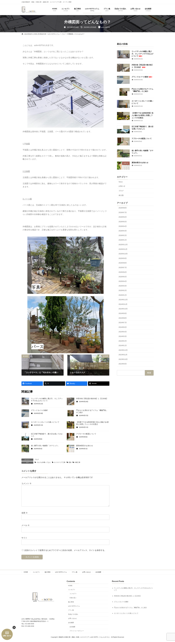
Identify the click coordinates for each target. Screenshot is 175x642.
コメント (26, 483)
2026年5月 (123, 222)
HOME (26, 572)
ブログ (37, 459)
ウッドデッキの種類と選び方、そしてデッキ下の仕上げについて (142, 53)
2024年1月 (123, 345)
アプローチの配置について (86, 434)
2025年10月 (123, 254)
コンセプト (36, 572)
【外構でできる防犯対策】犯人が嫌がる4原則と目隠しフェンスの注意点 (142, 115)
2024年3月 (123, 336)
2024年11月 (123, 304)
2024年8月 (123, 318)
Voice (121, 182)
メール (25, 525)
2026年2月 (123, 235)
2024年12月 (123, 300)
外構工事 (77, 462)
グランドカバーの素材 (39, 410)
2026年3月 (123, 231)
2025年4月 (123, 281)
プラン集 (74, 572)
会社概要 (98, 572)
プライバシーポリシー (77, 631)
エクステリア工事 (59, 462)
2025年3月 (123, 286)
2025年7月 (123, 267)
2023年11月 (123, 355)
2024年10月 (123, 309)
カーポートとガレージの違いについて (45, 422)
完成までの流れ (73, 614)
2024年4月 (123, 332)
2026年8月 (123, 208)
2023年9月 (123, 364)
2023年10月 (123, 359)
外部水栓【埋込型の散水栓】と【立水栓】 (92, 398)
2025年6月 (123, 272)
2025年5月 (123, 277)
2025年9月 (123, 258)
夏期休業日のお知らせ (84, 446)
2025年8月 (123, 263)
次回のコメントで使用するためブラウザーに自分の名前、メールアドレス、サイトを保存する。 (65, 550)
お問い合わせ (86, 572)
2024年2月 (123, 341)
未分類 (121, 195)
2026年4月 (123, 226)
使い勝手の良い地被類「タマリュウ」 (45, 446)
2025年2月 (123, 290)
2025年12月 (123, 245)
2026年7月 (123, 212)
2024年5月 (123, 327)
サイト (24, 538)
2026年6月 (123, 217)
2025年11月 (123, 249)
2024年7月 (123, 323)
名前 (24, 513)
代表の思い (73, 598)
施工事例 (47, 572)
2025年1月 (123, 295)
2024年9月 (123, 313)
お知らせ (122, 186)
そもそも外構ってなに (44, 462)
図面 (70, 462)
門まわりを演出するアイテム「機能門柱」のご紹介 (130, 607)
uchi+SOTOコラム (61, 572)
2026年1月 (123, 240)
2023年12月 (123, 350)
